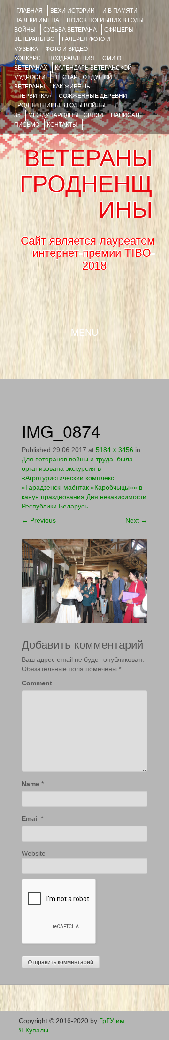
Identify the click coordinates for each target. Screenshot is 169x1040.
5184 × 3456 (114, 449)
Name (30, 783)
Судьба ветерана (70, 29)
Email (30, 818)
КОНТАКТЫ (62, 124)
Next (136, 520)
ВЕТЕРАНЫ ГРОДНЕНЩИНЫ (86, 183)
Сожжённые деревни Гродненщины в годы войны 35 (70, 105)
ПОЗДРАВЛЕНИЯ (71, 58)
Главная (29, 11)
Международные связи (65, 115)
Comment (37, 683)
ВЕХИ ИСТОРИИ (72, 11)
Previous (39, 520)
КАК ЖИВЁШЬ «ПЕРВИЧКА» (52, 91)
